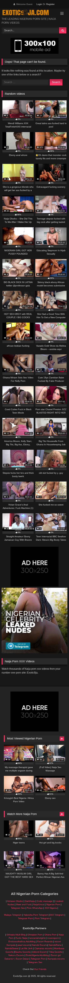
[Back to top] (59, 973)
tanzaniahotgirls (37, 938)
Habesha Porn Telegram (36, 915)
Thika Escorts (55, 952)
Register (50, 4)
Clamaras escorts (43, 948)
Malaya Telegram (13, 915)
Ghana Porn (50, 934)
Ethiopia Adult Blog (16, 934)
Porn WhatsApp (35, 908)
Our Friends (40, 969)
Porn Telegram (42, 918)
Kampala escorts (56, 958)
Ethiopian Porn (34, 934)
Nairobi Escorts (39, 945)
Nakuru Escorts (16, 955)
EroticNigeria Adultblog (37, 955)
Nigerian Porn (53, 904)
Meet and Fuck (24, 904)
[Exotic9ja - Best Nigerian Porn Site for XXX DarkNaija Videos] (28, 13)
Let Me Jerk (26, 948)
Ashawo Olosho (15, 901)
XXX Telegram (56, 915)
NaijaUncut (38, 904)
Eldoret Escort (39, 952)
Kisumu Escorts (22, 952)
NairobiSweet (11, 948)
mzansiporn (53, 938)
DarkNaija (30, 901)
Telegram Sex (18, 908)
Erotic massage (44, 901)
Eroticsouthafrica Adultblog (21, 941)
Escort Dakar (23, 958)
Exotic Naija (21, 938)
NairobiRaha (55, 945)
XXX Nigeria (51, 908)
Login (39, 4)
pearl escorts (24, 945)
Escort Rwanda (45, 941)
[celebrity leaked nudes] (34, 652)
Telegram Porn (25, 918)
